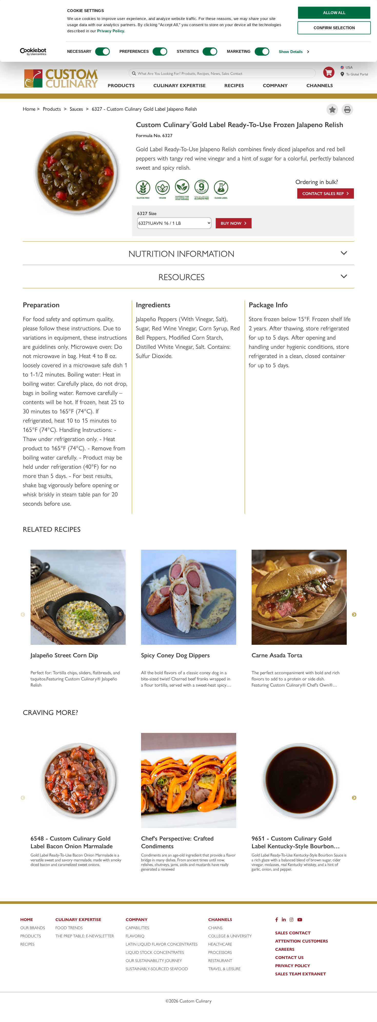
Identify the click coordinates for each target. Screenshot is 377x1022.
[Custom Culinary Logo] (61, 88)
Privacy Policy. (111, 31)
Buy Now (232, 223)
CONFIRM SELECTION (334, 28)
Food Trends (69, 928)
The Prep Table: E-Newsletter (84, 936)
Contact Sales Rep (324, 193)
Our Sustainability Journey (154, 960)
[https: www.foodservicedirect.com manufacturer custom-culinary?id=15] (329, 80)
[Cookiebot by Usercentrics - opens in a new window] (33, 52)
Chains (215, 928)
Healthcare (220, 944)
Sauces (76, 108)
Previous (22, 614)
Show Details (291, 51)
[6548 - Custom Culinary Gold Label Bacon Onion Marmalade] (78, 780)
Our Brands (32, 928)
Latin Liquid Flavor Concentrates (161, 944)
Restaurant (220, 960)
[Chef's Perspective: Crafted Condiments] (188, 780)
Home (29, 108)
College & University (230, 936)
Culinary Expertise (179, 85)
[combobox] (225, 73)
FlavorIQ (135, 936)
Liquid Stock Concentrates (155, 952)
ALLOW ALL (334, 13)
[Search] (134, 73)
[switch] (160, 51)
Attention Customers (301, 941)
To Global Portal (357, 73)
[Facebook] (276, 921)
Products (121, 85)
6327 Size (146, 213)
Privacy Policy (292, 965)
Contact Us (289, 957)
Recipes (234, 85)
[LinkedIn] (284, 921)
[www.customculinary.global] (342, 74)
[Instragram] (291, 921)
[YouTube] (299, 921)
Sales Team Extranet (300, 974)
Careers (284, 949)
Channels (319, 85)
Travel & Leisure (224, 969)
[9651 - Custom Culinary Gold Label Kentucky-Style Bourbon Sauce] (299, 780)
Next (354, 614)
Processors (220, 952)
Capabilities (137, 928)
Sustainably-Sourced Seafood (157, 969)
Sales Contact (293, 933)
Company (275, 85)
